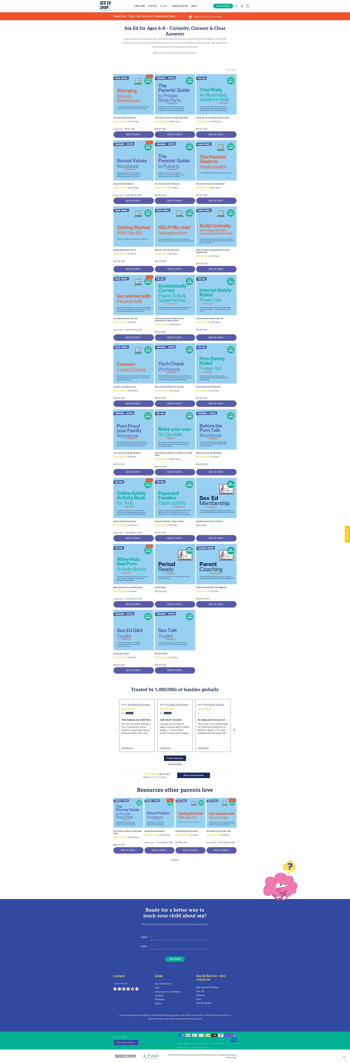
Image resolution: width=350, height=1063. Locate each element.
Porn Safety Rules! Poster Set (208, 387)
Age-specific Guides (207, 987)
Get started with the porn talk (125, 318)
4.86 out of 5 (164, 774)
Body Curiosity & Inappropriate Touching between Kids (212, 251)
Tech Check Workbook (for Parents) (169, 387)
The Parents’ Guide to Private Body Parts (171, 118)
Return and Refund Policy (187, 1043)
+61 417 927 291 (120, 984)
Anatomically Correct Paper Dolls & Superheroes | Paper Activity (169, 320)
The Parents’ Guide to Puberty (167, 184)
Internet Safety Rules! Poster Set (209, 318)
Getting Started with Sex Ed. (124, 250)
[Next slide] (234, 730)
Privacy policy (204, 1043)
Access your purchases (168, 991)
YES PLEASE (175, 959)
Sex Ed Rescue (163, 983)
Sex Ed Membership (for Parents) (209, 521)
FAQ (157, 987)
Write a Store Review (193, 775)
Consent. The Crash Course (124, 387)
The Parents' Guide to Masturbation (210, 184)
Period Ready (160, 587)
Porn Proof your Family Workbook (127, 453)
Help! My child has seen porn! (167, 250)
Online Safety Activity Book (124, 521)
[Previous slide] (115, 730)
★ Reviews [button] (347, 534)
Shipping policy (183, 1047)
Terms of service (218, 1043)
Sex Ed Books (204, 1003)
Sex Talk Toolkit (161, 654)
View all (175, 859)
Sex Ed (200, 991)
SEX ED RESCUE (223, 6)
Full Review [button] (127, 748)
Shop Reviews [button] (175, 764)
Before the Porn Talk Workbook (208, 453)
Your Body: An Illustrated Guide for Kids (212, 118)
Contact (159, 995)
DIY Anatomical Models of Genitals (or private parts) (173, 454)
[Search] (236, 6)
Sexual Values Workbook (123, 184)
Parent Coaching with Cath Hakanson (211, 587)
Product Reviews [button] (175, 758)
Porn (198, 999)
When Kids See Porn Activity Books (127, 587)
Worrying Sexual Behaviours (124, 118)
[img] (128, 709)
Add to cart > (133, 201)
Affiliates (160, 999)
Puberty (200, 995)
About (158, 1003)
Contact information (199, 1047)
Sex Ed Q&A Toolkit (121, 654)
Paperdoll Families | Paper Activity (169, 521)
